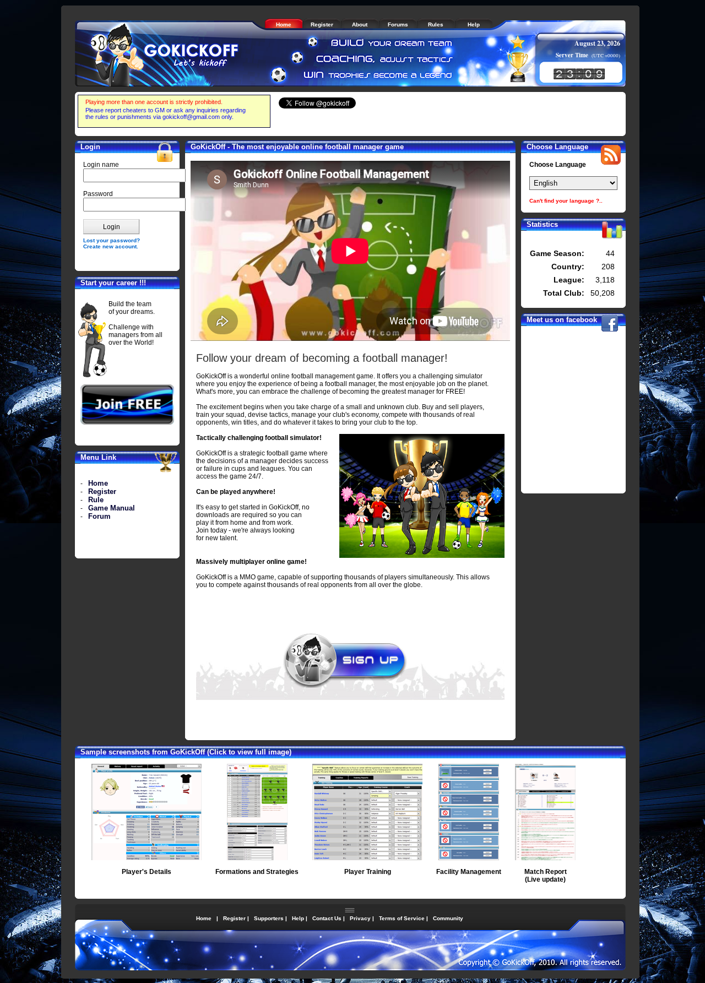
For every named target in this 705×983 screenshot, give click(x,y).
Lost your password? (111, 240)
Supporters (269, 918)
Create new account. (110, 246)
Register (102, 491)
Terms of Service (402, 918)
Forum (99, 516)
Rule (96, 500)
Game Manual (111, 508)
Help (298, 918)
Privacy (360, 918)
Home (98, 483)
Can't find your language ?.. (566, 201)
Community (448, 918)
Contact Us (326, 918)
